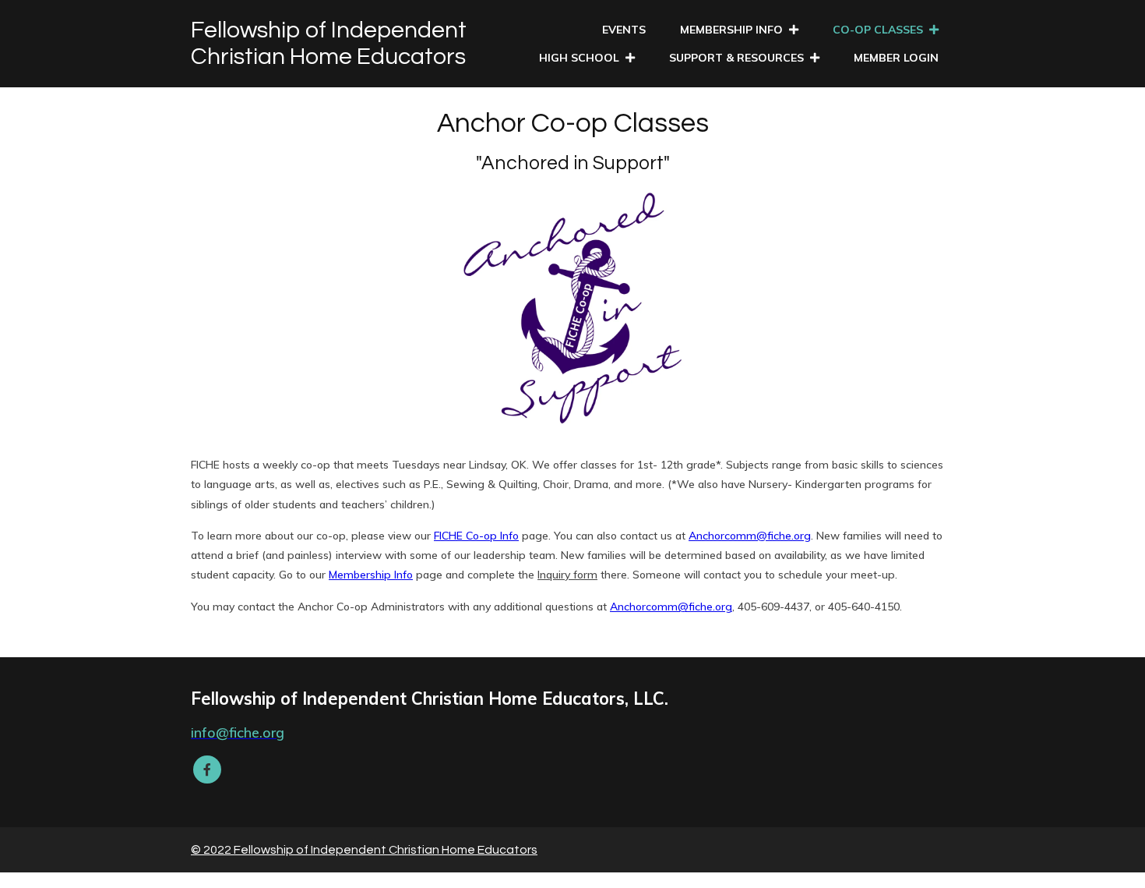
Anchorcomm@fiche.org (750, 536)
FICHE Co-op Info (476, 536)
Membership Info (371, 575)
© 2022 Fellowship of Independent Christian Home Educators (364, 850)
